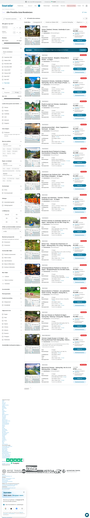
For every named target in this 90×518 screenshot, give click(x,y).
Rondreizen (12, 9)
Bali (52, 140)
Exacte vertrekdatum (7, 51)
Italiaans (6, 330)
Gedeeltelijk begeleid (9, 202)
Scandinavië (4, 433)
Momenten (63, 5)
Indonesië (6, 120)
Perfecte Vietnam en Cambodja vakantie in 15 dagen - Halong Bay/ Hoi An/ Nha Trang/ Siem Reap (56, 222)
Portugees (6, 336)
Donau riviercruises (6, 420)
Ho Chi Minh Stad (16, 148)
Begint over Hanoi (81, 22)
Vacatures (7, 476)
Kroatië (3, 428)
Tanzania (4, 416)
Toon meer (7, 83)
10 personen (7, 245)
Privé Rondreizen (5, 457)
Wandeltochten (5, 451)
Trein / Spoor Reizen (6, 454)
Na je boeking (5, 480)
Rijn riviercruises (5, 432)
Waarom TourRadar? (6, 479)
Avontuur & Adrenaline (9, 267)
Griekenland (4, 421)
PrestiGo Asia (7, 9)
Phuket (4, 178)
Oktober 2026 (7, 60)
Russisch (6, 333)
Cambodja (58, 37)
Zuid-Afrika (4, 408)
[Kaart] (86, 18)
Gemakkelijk (7, 305)
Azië (3, 401)
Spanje (3, 435)
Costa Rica (4, 439)
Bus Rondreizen (5, 453)
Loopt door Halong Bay (67, 22)
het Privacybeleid (11, 513)
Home (3, 9)
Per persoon (7, 92)
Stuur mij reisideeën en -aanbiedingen (14, 504)
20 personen (7, 242)
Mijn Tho (9, 153)
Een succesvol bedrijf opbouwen (9, 487)
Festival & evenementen (10, 254)
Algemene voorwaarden (7, 517)
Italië (3, 427)
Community (4, 482)
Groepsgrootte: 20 (37, 22)
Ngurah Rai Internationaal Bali (8, 170)
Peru (3, 442)
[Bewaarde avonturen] (83, 5)
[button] (79, 33)
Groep (5, 189)
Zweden (3, 437)
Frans (5, 320)
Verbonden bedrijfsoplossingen (8, 485)
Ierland (3, 426)
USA (3, 443)
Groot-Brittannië (5, 424)
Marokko (4, 407)
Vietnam (62, 37)
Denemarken (5, 419)
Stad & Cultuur (7, 257)
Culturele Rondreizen (6, 452)
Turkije (3, 436)
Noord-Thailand (55, 303)
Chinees (6, 327)
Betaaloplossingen (6, 488)
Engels (6, 314)
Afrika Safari (4, 450)
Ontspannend (7, 302)
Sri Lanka (4, 415)
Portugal (4, 431)
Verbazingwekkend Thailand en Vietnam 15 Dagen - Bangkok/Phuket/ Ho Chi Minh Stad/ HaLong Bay (55, 269)
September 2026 (8, 57)
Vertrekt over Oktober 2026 (52, 22)
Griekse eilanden (5, 423)
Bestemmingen (47, 5)
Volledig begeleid (8, 205)
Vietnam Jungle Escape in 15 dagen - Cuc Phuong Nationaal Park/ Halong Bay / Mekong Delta (56, 339)
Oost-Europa (4, 430)
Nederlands (7, 339)
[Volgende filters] (86, 22)
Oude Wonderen (8, 260)
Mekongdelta (14, 151)
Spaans (6, 323)
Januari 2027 (7, 70)
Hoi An (14, 153)
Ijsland (3, 425)
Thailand (53, 37)
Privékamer (7, 132)
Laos (66, 37)
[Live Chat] (87, 515)
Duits (5, 317)
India (3, 412)
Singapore (6, 123)
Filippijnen (4, 411)
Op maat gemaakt (8, 193)
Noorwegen (4, 429)
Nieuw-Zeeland (5, 414)
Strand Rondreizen (6, 455)
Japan (3, 413)
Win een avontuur (8, 478)
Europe (3, 404)
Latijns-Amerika (5, 405)
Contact (79, 5)
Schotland (4, 434)
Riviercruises (4, 449)
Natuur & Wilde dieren (9, 264)
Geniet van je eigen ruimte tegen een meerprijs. (12, 135)
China (3, 410)
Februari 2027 (7, 73)
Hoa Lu (4, 153)
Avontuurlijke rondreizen (7, 446)
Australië (4, 402)
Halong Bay (9, 148)
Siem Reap (5, 155)
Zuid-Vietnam (54, 256)
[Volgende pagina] (30, 387)
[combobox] (12, 145)
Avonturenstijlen (55, 5)
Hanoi (4, 148)
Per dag (16, 92)
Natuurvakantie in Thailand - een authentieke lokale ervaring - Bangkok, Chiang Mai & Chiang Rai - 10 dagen (56, 292)
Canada (3, 438)
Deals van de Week (71, 5)
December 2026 (8, 66)
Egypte (3, 406)
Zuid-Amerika (5, 444)
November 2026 (8, 63)
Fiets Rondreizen (5, 447)
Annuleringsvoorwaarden (7, 481)
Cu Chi (4, 151)
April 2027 (6, 79)
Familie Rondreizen (6, 456)
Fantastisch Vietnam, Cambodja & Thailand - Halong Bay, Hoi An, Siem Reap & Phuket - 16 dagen (56, 82)
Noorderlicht (4, 448)
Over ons (4, 475)
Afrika (3, 400)
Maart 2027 (6, 76)
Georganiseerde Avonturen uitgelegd (9, 484)
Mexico (3, 441)
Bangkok (9, 151)
